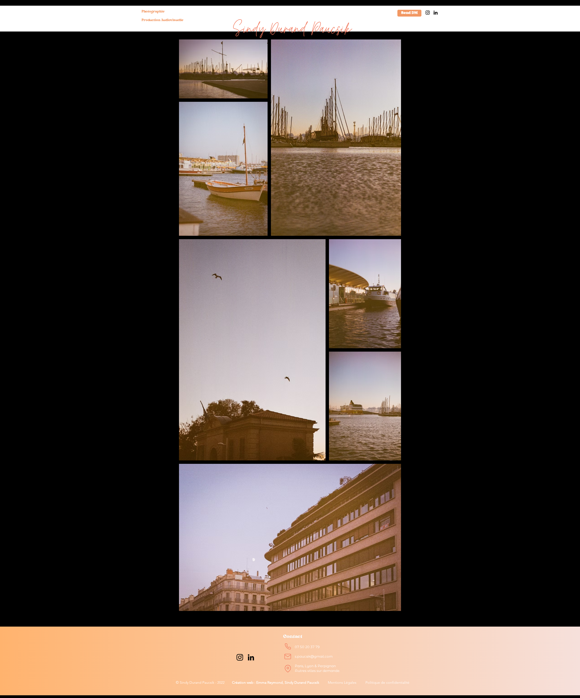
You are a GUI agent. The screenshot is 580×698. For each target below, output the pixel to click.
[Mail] (287, 656)
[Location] (287, 668)
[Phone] (287, 646)
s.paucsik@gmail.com (314, 656)
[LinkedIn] (435, 12)
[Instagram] (427, 12)
